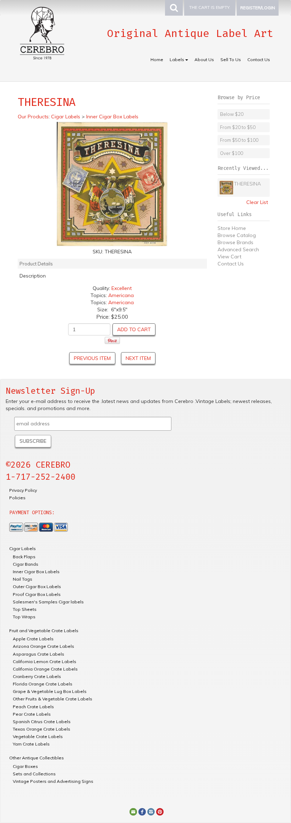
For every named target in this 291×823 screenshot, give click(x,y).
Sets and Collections (34, 773)
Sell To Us (230, 59)
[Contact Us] (133, 811)
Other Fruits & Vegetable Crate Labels (52, 698)
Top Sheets (25, 609)
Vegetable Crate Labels (38, 736)
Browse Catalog (237, 235)
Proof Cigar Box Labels (37, 594)
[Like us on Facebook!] (142, 811)
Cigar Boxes (25, 766)
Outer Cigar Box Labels (37, 586)
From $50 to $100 (239, 140)
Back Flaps (24, 556)
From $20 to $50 (238, 127)
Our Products (33, 116)
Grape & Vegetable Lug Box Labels (50, 691)
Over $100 (231, 153)
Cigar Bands (25, 564)
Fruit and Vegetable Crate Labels (43, 630)
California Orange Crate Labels (45, 669)
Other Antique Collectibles (36, 757)
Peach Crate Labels (33, 706)
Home (156, 59)
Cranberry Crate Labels (37, 676)
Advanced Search (238, 249)
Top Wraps (24, 616)
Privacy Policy (23, 490)
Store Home (232, 228)
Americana (121, 295)
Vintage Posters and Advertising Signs (53, 781)
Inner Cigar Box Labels (36, 571)
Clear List (257, 202)
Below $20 (231, 114)
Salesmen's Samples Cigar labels (48, 601)
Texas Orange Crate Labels (41, 729)
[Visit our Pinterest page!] (160, 811)
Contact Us (258, 59)
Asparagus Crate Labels (38, 654)
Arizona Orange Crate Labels (43, 646)
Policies (17, 497)
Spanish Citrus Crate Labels (42, 721)
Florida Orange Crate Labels (42, 684)
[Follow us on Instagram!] (151, 811)
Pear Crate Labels (32, 714)
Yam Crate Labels (31, 744)
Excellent (121, 288)
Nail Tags (22, 579)
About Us (204, 59)
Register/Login (257, 7)
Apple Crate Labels (33, 638)
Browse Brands (235, 242)
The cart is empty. (209, 7)
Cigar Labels (22, 548)
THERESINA (247, 184)
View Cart (229, 256)
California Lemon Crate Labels (44, 661)
